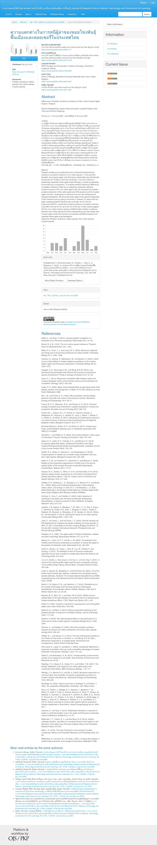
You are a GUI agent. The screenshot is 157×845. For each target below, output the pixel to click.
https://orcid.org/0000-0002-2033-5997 (56, 81)
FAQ (83, 14)
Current (9, 14)
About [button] (28, 14)
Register (143, 2)
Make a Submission (114, 24)
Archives (18, 14)
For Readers (112, 43)
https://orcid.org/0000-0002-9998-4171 (56, 49)
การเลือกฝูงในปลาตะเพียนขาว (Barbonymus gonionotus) (64, 811)
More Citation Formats (54, 280)
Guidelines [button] (72, 14)
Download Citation (75, 280)
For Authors (112, 48)
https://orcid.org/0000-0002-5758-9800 (56, 71)
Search (147, 14)
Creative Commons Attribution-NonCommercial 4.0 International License (66, 323)
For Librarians (112, 53)
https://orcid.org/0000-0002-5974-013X (56, 60)
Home (14, 22)
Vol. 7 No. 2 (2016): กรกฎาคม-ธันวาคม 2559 (47, 22)
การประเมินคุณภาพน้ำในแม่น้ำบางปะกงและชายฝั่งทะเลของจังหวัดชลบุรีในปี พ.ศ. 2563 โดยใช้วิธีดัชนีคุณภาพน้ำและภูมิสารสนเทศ (56, 753)
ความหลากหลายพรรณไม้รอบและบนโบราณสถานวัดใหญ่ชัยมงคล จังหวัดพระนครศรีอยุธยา (56, 802)
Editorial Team (41, 14)
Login (153, 2)
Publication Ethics (57, 14)
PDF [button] (24, 58)
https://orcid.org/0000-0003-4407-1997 (56, 89)
